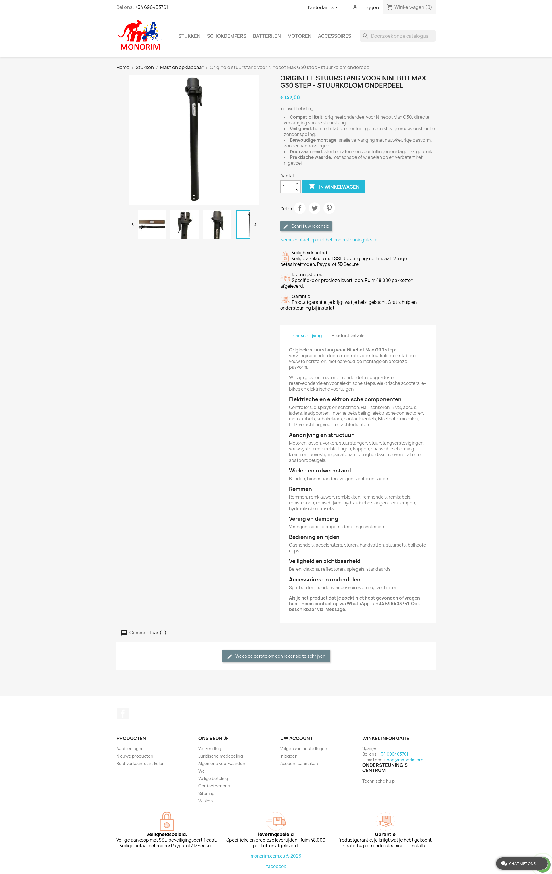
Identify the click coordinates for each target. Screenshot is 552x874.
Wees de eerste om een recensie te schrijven (280, 656)
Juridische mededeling (220, 756)
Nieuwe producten (134, 756)
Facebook (123, 713)
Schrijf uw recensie (310, 226)
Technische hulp (378, 781)
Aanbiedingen (130, 748)
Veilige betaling (213, 778)
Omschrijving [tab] (307, 336)
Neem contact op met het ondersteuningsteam (328, 240)
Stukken (189, 36)
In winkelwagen (333, 186)
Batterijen (267, 36)
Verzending (209, 748)
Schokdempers (226, 36)
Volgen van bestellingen (303, 748)
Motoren (299, 36)
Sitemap (206, 793)
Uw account (296, 738)
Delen (300, 208)
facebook (276, 866)
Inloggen (289, 756)
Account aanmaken (299, 763)
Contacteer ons (214, 786)
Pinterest (329, 208)
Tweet (314, 208)
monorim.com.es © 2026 (276, 856)
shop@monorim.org (403, 759)
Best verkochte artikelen (140, 763)
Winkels (206, 801)
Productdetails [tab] (347, 336)
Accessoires (334, 36)
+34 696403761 (151, 7)
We (201, 771)
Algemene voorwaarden (221, 763)
